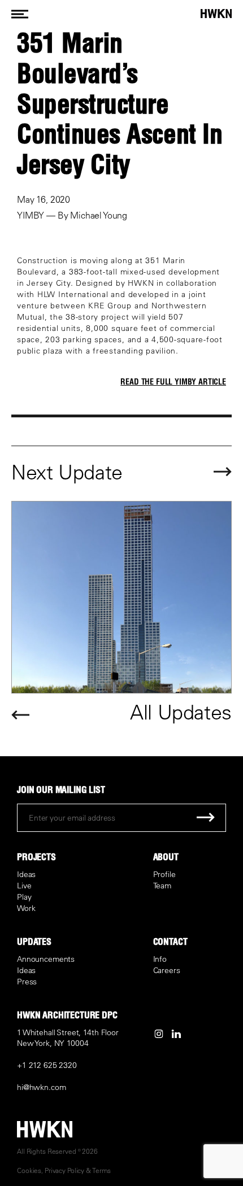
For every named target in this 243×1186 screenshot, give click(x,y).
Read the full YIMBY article (173, 382)
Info (160, 959)
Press (27, 981)
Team (162, 885)
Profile (164, 874)
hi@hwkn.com (41, 1087)
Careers (166, 970)
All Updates (181, 712)
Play (24, 897)
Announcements (46, 959)
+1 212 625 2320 (47, 1065)
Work (26, 908)
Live (24, 885)
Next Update (67, 471)
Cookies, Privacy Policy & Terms (64, 1170)
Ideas (26, 874)
